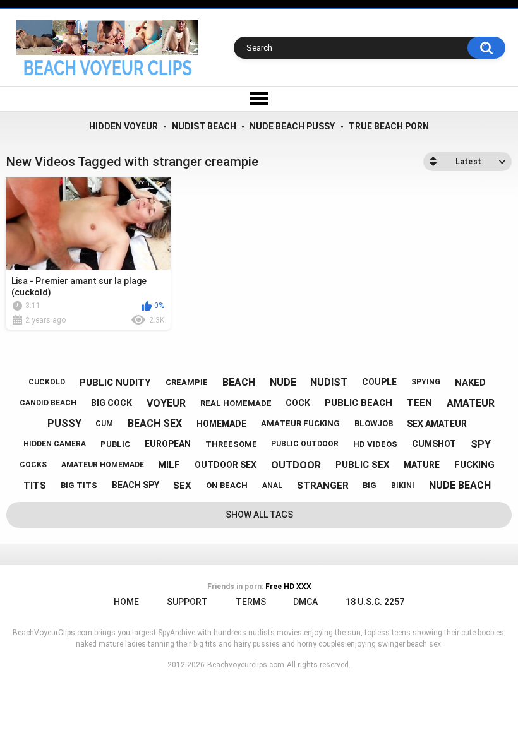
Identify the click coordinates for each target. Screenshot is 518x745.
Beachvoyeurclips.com (245, 664)
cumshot (434, 444)
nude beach (460, 485)
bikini (402, 485)
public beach (358, 402)
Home (126, 602)
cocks (33, 464)
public (115, 444)
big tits (79, 485)
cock (298, 403)
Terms (251, 602)
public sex (362, 464)
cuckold (46, 382)
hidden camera (54, 443)
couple (379, 382)
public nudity (115, 382)
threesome (231, 444)
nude (283, 382)
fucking (474, 464)
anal (272, 485)
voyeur (166, 403)
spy (481, 444)
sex (182, 485)
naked (470, 382)
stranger (323, 485)
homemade (221, 424)
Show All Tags (259, 515)
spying (425, 382)
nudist (328, 382)
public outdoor (305, 443)
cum (104, 423)
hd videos (375, 444)
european (168, 444)
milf (169, 464)
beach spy (135, 485)
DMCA (305, 602)
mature (422, 465)
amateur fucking (300, 423)
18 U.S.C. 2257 (375, 602)
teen (419, 402)
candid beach (48, 402)
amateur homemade (102, 464)
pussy (64, 423)
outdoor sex (225, 465)
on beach (227, 485)
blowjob (373, 423)
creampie (187, 382)
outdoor (296, 465)
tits (34, 485)
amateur (471, 403)
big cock (111, 403)
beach (238, 382)
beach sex (155, 423)
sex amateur (437, 424)
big (369, 485)
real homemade (236, 403)
